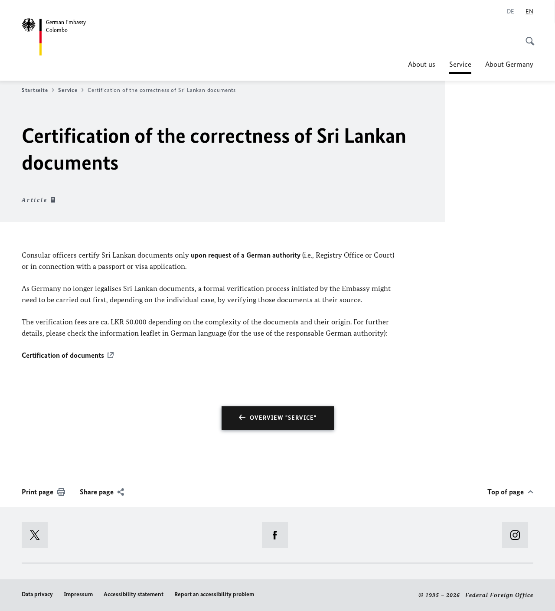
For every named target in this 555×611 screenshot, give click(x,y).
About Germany (509, 64)
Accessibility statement (133, 594)
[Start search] (527, 36)
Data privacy (37, 594)
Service (460, 67)
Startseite (35, 90)
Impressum (78, 594)
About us (421, 64)
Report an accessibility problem (214, 594)
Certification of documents (63, 355)
